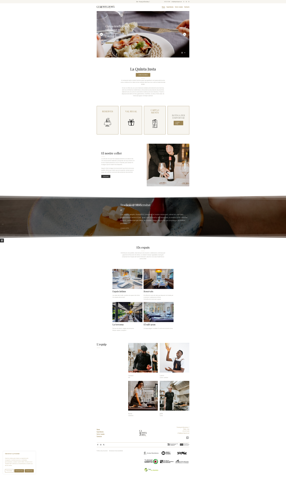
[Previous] (101, 34)
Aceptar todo (29, 470)
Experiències (100, 432)
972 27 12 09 (186, 431)
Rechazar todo (19, 470)
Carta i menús (100, 434)
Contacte (99, 436)
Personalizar (9, 470)
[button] (2, 240)
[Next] (184, 34)
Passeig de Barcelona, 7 (183, 427)
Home (98, 429)
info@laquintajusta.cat (183, 433)
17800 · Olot (186, 429)
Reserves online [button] (109, 43)
